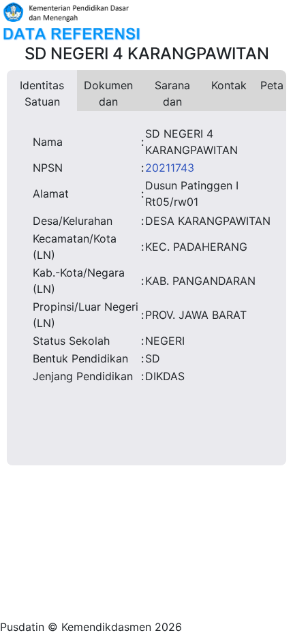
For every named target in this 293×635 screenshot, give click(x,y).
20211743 (169, 167)
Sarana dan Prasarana (172, 94)
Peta (271, 85)
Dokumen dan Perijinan (108, 94)
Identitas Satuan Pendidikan (42, 94)
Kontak (229, 85)
